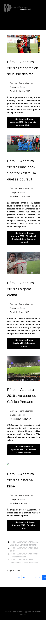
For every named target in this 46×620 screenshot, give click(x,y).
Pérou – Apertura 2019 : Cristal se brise (20, 480)
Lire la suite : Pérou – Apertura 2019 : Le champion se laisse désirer (23, 122)
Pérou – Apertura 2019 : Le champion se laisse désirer (22, 68)
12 (24, 577)
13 (29, 577)
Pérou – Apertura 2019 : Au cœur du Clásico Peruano (21, 396)
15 (40, 577)
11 (19, 577)
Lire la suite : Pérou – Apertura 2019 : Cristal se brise (23, 525)
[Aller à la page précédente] (14, 577)
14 (34, 577)
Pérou (22, 87)
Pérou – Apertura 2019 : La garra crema (20, 289)
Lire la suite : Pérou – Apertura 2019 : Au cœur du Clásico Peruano (24, 450)
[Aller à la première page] (9, 577)
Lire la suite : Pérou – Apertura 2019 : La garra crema (24, 343)
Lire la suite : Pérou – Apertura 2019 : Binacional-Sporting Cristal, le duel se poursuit (23, 237)
